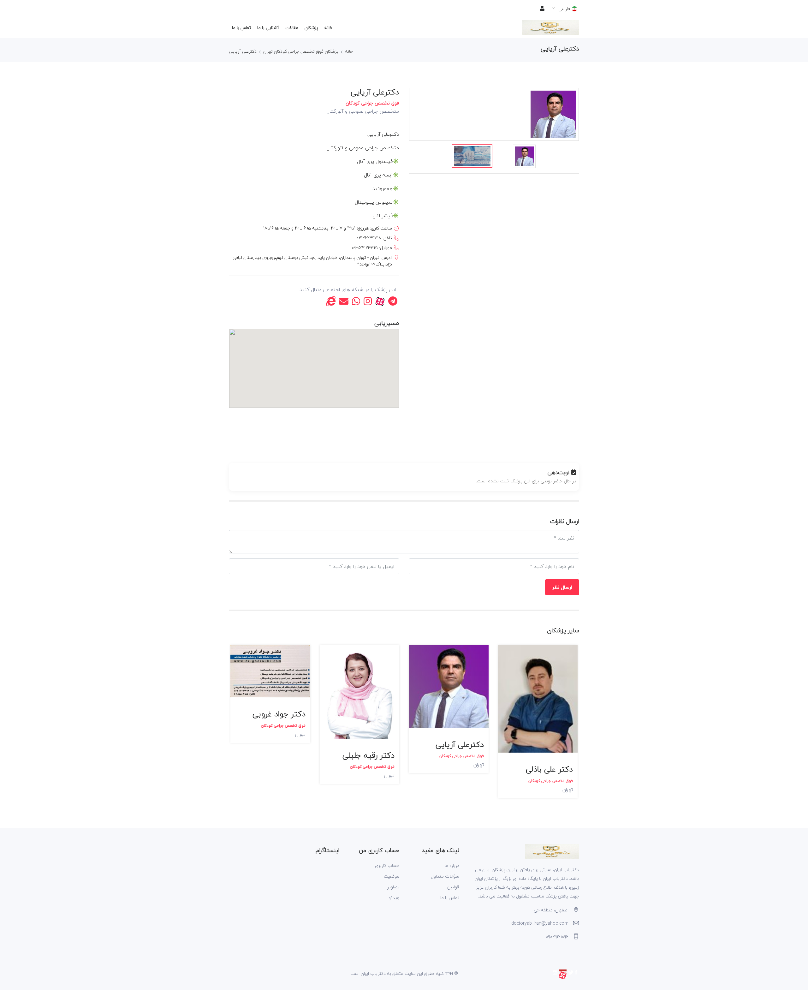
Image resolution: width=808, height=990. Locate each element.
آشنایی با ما (268, 28)
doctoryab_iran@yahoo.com (539, 923)
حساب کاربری (387, 865)
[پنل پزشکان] (542, 8)
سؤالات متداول (445, 876)
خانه (328, 28)
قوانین (453, 887)
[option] (472, 156)
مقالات (291, 28)
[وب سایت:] (331, 303)
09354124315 (365, 248)
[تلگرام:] (392, 303)
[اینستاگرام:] (368, 303)
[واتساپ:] (356, 303)
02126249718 (368, 238)
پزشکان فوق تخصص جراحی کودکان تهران (300, 51)
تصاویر (393, 887)
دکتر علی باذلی (549, 769)
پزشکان (311, 28)
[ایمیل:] (343, 303)
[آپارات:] (380, 302)
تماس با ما (241, 28)
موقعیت (391, 876)
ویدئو (394, 898)
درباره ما (452, 865)
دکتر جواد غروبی (279, 713)
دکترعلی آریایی (243, 51)
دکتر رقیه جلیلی (368, 755)
